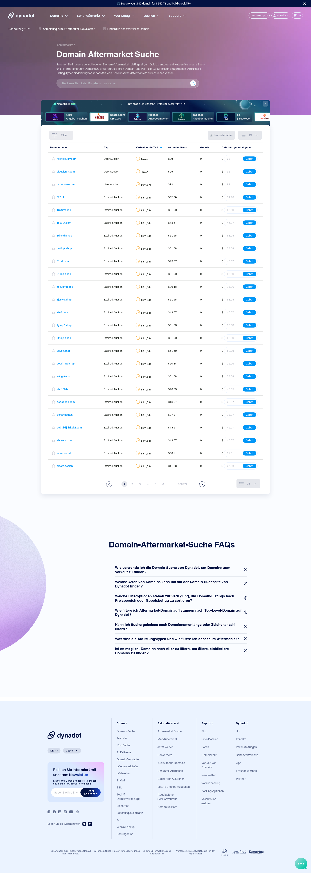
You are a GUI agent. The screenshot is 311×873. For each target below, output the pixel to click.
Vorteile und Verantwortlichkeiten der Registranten (195, 852)
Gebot (249, 158)
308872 (183, 484)
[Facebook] (49, 811)
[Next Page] (202, 484)
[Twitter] (65, 811)
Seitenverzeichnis (247, 755)
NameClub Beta (167, 807)
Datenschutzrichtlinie (105, 851)
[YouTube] (71, 811)
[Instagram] (54, 811)
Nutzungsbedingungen (128, 851)
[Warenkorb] (297, 15)
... (171, 484)
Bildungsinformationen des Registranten (157, 852)
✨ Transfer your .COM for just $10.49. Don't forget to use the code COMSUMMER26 (153, 3)
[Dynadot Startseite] (21, 15)
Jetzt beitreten (90, 792)
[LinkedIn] (59, 811)
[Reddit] (77, 811)
